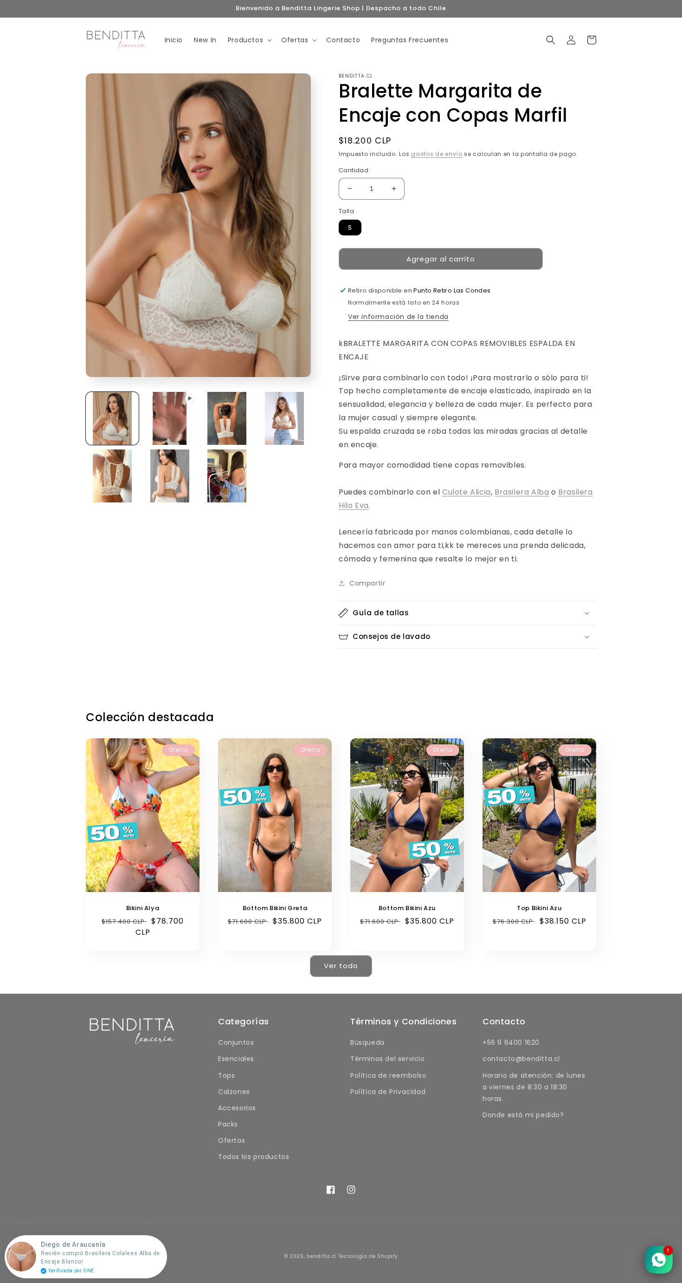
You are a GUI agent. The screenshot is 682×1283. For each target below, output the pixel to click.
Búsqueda (367, 1042)
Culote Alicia (466, 492)
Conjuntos (236, 1042)
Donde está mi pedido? (523, 1115)
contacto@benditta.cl (521, 1058)
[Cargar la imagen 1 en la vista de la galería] (112, 418)
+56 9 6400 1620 (511, 1042)
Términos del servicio (387, 1058)
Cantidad (353, 170)
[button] (249, 40)
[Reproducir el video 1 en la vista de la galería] (169, 418)
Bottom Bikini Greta (275, 908)
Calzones (234, 1091)
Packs (228, 1124)
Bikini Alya (143, 908)
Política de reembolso (388, 1075)
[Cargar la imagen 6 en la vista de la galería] (227, 475)
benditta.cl (321, 1256)
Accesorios (237, 1108)
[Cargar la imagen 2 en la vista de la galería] (227, 418)
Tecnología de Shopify (368, 1256)
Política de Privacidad (387, 1091)
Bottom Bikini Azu (407, 908)
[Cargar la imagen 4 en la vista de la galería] (112, 475)
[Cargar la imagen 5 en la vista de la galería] (169, 475)
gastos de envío (437, 154)
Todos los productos (253, 1156)
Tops (226, 1075)
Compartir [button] (367, 583)
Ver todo (341, 965)
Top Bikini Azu (539, 908)
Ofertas (231, 1140)
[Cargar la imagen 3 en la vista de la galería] (284, 418)
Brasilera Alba (522, 492)
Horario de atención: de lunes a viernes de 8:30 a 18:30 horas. (534, 1087)
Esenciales (236, 1058)
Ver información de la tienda (398, 316)
